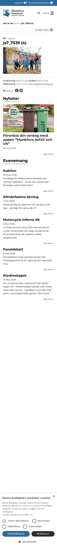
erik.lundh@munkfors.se (41, 84)
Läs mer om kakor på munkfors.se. (17, 514)
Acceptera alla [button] (16, 533)
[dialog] (28, 520)
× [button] (53, 496)
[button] (28, 542)
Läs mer (48, 190)
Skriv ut (9, 90)
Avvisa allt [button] (43, 533)
